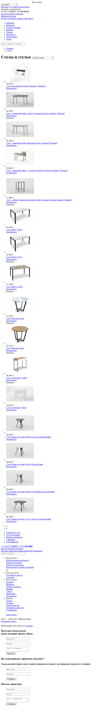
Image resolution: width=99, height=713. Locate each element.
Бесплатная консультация (12, 14)
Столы (9, 591)
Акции (9, 601)
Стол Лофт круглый (15, 318)
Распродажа (11, 596)
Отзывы (9, 603)
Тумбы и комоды (13, 587)
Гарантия (10, 577)
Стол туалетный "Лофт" (16, 378)
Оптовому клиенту (15, 18)
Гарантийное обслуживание (30, 551)
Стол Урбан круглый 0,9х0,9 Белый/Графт (24, 464)
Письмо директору (9, 551)
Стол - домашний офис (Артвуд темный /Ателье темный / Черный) (35, 113)
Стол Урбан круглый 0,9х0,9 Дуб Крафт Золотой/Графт (30, 492)
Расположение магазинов (17, 560)
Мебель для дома (8, 16)
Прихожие (10, 594)
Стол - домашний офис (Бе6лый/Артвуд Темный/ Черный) (31, 143)
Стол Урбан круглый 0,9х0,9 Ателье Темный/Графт (28, 437)
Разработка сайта (8, 621)
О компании (11, 610)
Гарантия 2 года (13, 532)
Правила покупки (14, 563)
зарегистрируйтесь (21, 7)
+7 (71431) (9, 546)
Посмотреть (11, 88)
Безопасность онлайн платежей (20, 567)
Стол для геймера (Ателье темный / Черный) (25, 86)
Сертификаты (12, 542)
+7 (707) (24, 546)
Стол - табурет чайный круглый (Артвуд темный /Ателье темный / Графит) (39, 200)
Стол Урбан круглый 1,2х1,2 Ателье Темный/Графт (28, 519)
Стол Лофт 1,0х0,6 (14, 230)
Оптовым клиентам (14, 608)
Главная (9, 48)
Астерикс (29, 626)
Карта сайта (11, 615)
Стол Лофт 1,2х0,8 (14, 287)
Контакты (28, 18)
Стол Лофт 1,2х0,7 (14, 257)
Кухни (4, 18)
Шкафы (9, 589)
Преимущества (12, 605)
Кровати (10, 582)
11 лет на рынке (13, 535)
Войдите (5, 7)
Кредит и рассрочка (15, 565)
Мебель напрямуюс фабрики (14, 538)
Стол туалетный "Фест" (16, 407)
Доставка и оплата (14, 575)
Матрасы (10, 584)
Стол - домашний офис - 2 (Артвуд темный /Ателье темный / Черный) (37, 170)
